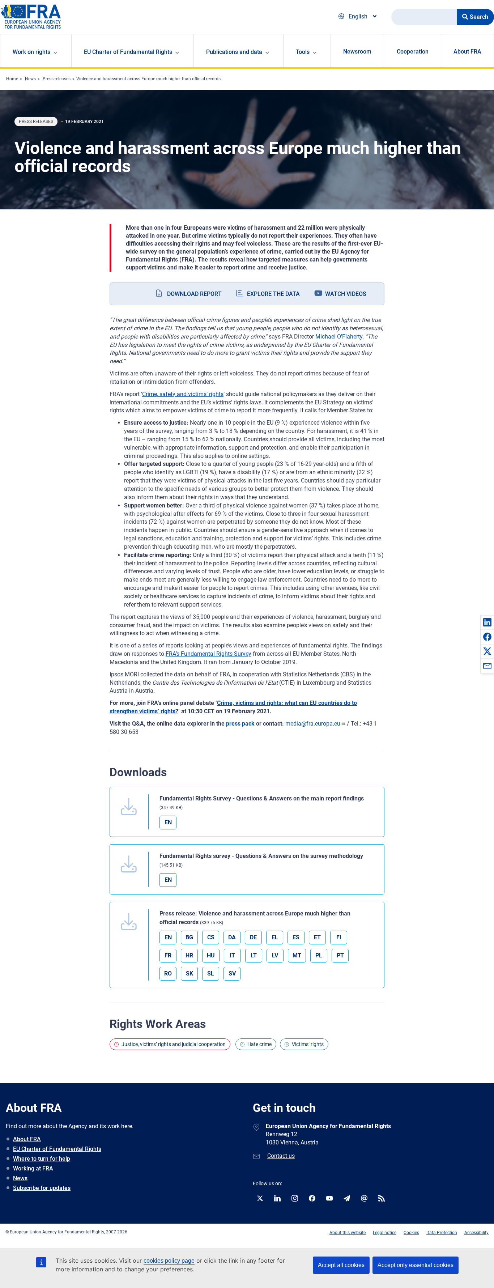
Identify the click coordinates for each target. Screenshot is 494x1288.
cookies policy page (169, 1261)
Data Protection (441, 1232)
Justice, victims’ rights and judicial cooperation (174, 1044)
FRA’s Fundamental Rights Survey (208, 653)
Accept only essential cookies (415, 1265)
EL (275, 937)
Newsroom (357, 51)
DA (232, 937)
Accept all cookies (341, 1265)
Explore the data (273, 293)
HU (211, 955)
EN (168, 822)
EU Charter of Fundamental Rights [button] (128, 51)
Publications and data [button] (234, 51)
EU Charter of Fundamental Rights (57, 1148)
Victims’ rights (308, 1044)
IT (232, 955)
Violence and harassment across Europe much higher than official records (148, 78)
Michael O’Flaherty (338, 336)
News (30, 78)
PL (318, 955)
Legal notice (384, 1232)
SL (210, 973)
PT (340, 955)
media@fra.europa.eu (312, 723)
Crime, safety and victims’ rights (182, 394)
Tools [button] (303, 51)
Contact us (281, 1155)
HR (189, 955)
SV (232, 973)
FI (338, 937)
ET (317, 937)
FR (168, 955)
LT (254, 955)
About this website (347, 1232)
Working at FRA (33, 1168)
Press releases (57, 78)
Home (12, 78)
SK (189, 973)
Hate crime (259, 1044)
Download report (194, 293)
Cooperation (413, 51)
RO (168, 973)
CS (210, 937)
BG (189, 937)
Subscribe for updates (42, 1188)
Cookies (411, 1232)
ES (296, 937)
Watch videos (345, 293)
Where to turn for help (41, 1158)
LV (275, 955)
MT (297, 955)
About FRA (467, 51)
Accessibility (476, 1232)
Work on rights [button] (31, 51)
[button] (487, 622)
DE (253, 937)
